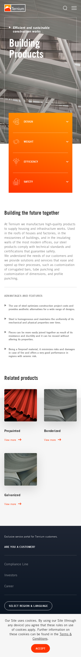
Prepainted (12, 431)
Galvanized (12, 495)
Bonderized (52, 431)
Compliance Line (16, 564)
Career (9, 586)
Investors (10, 575)
